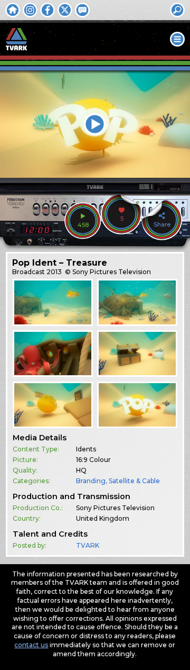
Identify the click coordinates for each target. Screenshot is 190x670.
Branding (91, 481)
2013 (54, 272)
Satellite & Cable (134, 481)
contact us (31, 645)
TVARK (87, 545)
